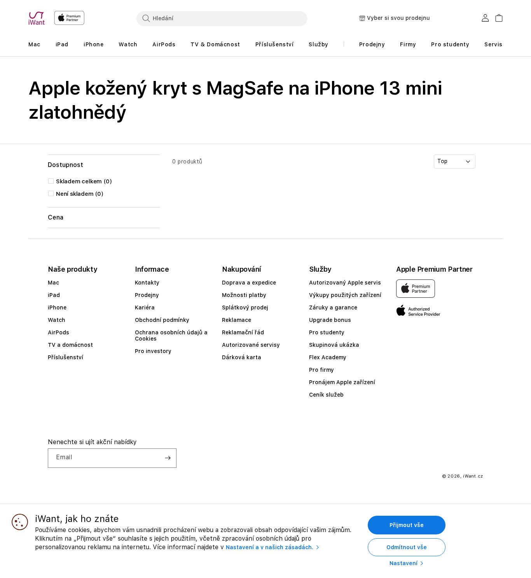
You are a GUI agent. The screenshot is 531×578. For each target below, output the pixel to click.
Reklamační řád (243, 332)
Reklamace (236, 320)
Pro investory (153, 351)
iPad (54, 295)
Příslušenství (65, 357)
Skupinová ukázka (334, 345)
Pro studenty (326, 332)
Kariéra (145, 307)
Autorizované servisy (251, 345)
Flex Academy (327, 357)
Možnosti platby (244, 295)
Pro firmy (321, 370)
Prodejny (147, 295)
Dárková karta (241, 357)
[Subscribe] (167, 458)
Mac (53, 282)
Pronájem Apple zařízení (342, 382)
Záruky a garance (333, 307)
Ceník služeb (326, 395)
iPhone (57, 307)
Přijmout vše (407, 525)
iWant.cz (473, 476)
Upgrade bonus (330, 320)
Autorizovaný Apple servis (345, 282)
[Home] (38, 18)
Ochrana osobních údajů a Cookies (171, 335)
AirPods (58, 332)
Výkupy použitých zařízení (345, 295)
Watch (56, 320)
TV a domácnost (70, 345)
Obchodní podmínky (162, 320)
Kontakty (147, 282)
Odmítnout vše (406, 547)
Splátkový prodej (245, 307)
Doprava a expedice (249, 282)
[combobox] (221, 18)
